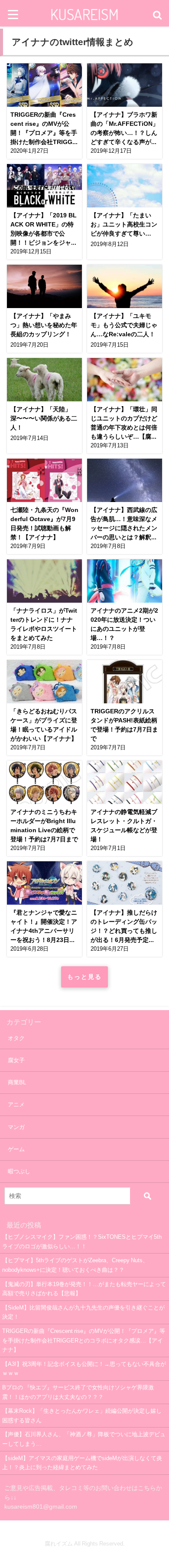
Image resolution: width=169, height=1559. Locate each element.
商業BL (17, 1082)
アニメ (16, 1104)
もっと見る (84, 977)
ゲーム (16, 1149)
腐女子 (16, 1060)
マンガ (16, 1127)
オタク (16, 1038)
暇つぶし (19, 1171)
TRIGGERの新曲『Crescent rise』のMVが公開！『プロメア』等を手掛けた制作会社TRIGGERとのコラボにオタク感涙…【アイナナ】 (83, 1340)
